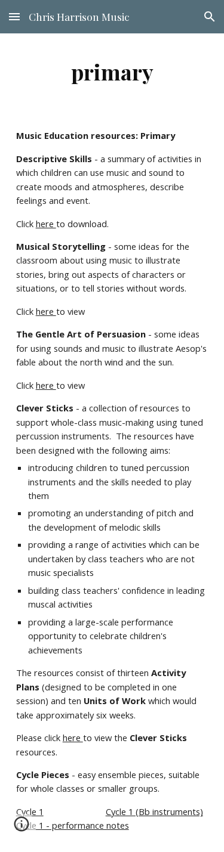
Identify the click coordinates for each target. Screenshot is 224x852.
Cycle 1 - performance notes (72, 825)
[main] (112, 71)
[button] (14, 16)
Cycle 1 (30, 811)
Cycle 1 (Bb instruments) (154, 811)
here (46, 224)
